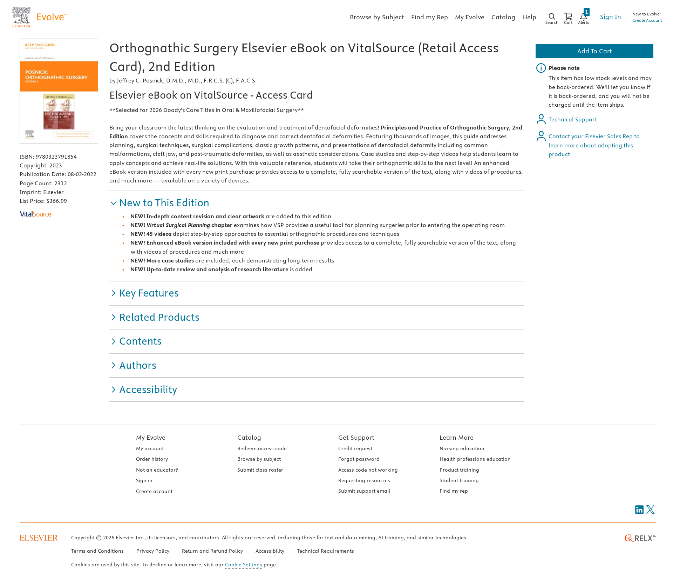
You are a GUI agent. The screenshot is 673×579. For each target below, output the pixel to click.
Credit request (355, 448)
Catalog (249, 437)
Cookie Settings (243, 564)
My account (150, 448)
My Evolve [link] (469, 17)
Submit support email (364, 491)
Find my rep (454, 491)
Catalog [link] (503, 17)
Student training (459, 480)
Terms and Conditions (97, 551)
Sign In (610, 17)
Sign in (144, 480)
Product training (459, 470)
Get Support (356, 437)
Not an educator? (157, 470)
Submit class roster (260, 470)
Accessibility (270, 551)
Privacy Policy (152, 551)
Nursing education (462, 448)
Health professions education (475, 459)
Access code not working (368, 470)
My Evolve (150, 437)
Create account (154, 491)
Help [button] (529, 17)
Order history (152, 459)
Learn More (457, 437)
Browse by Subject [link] (377, 17)
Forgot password (359, 459)
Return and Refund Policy (212, 551)
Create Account (647, 20)
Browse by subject (259, 459)
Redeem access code (262, 448)
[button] (159, 203)
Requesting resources (364, 480)
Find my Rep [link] (429, 17)
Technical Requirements (325, 551)
